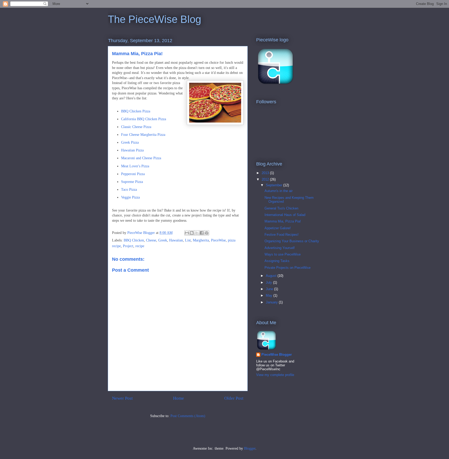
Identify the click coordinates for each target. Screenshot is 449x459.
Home (178, 398)
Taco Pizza (129, 190)
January (272, 302)
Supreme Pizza (132, 182)
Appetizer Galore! (278, 228)
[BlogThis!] (191, 232)
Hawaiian (176, 240)
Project (128, 246)
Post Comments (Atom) (187, 416)
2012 (266, 179)
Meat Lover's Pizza (135, 166)
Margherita (201, 240)
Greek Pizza (130, 142)
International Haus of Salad (285, 215)
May (269, 295)
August (272, 276)
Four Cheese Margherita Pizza (143, 135)
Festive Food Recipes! (282, 235)
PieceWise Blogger (276, 354)
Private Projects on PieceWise (288, 268)
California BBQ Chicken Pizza (143, 119)
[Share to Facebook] (201, 232)
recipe (139, 246)
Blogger (249, 448)
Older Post (233, 398)
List (188, 240)
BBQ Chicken (134, 240)
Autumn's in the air (279, 191)
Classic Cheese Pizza (136, 127)
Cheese (151, 240)
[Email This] (186, 232)
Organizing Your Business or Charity (292, 241)
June (270, 289)
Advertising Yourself (280, 248)
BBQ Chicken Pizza (135, 111)
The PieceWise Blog (154, 19)
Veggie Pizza (130, 197)
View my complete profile (275, 375)
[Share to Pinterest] (206, 232)
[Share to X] (196, 232)
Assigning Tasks (277, 261)
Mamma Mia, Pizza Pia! (283, 221)
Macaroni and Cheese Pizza (141, 158)
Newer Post (122, 398)
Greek (162, 240)
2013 (266, 173)
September (274, 185)
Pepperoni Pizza (133, 174)
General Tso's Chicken (281, 208)
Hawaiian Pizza (132, 150)
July (269, 282)
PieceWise (218, 240)
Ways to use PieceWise (283, 254)
